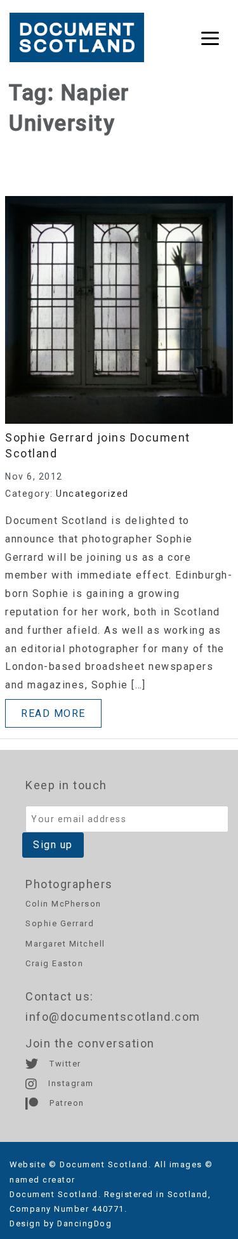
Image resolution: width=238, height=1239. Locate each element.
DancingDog (84, 1223)
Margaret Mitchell (65, 943)
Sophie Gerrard (59, 923)
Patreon (65, 1103)
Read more (53, 713)
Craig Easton (54, 963)
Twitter (64, 1063)
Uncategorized (92, 493)
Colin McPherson (63, 903)
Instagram (70, 1083)
